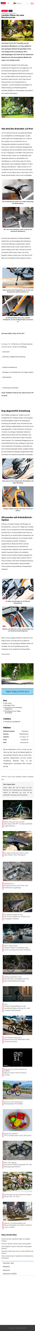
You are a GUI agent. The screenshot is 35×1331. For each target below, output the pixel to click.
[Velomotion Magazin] (4, 3)
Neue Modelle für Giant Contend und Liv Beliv (18, 1225)
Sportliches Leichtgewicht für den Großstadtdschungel (16, 979)
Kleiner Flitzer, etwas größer (16, 1244)
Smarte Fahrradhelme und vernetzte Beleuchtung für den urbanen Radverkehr (17, 1007)
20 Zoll (9, 776)
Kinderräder (30, 776)
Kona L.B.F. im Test (18, 1196)
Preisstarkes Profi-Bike (13, 1103)
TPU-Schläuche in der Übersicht (17, 1135)
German (18, 3)
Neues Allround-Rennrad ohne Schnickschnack (17, 1040)
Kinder (13, 776)
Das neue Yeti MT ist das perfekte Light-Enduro (18, 824)
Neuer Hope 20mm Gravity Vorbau (15, 1072)
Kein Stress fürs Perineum (16, 854)
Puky (2, 779)
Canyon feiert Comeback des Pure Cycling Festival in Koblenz (17, 948)
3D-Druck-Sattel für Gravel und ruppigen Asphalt (17, 917)
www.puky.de (5, 654)
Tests (10, 11)
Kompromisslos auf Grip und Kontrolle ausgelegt (16, 886)
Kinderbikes (18, 776)
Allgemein (4, 11)
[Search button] (8, 3)
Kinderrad (24, 776)
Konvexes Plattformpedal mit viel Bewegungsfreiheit (18, 1165)
